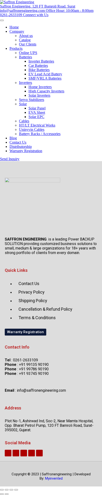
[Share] (11, 489)
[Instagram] (31, 453)
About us (26, 36)
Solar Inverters (39, 95)
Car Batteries (38, 66)
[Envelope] (16, 453)
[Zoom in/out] (2, 489)
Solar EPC (36, 117)
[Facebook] (23, 453)
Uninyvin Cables (31, 129)
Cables (24, 121)
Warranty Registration (25, 151)
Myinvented (54, 478)
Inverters (25, 83)
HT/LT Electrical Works (37, 125)
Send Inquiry (9, 159)
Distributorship (20, 147)
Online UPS (28, 53)
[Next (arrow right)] (7, 494)
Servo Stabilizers (31, 100)
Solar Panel (37, 108)
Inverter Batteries (41, 61)
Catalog (25, 40)
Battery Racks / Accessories (39, 134)
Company (16, 31)
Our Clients (27, 44)
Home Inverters (40, 87)
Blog (13, 138)
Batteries (25, 57)
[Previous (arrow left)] (2, 494)
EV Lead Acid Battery (45, 74)
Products (16, 48)
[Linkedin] (39, 453)
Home (14, 27)
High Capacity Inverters (46, 91)
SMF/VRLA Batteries (44, 78)
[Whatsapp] (8, 453)
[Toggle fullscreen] (7, 489)
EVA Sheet (36, 112)
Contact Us (17, 142)
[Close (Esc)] (16, 489)
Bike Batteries (39, 70)
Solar (23, 104)
